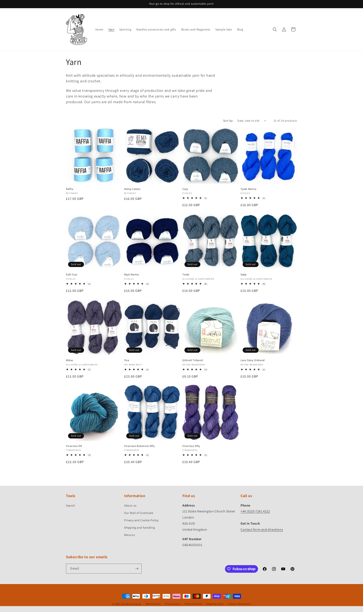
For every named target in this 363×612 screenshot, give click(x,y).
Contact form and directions (262, 529)
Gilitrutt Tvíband (192, 360)
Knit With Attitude (131, 604)
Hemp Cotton (132, 189)
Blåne (69, 360)
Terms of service (193, 603)
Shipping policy (215, 603)
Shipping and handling (139, 527)
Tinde (185, 274)
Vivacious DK (74, 446)
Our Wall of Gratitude (138, 513)
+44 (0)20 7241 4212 (255, 511)
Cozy (185, 189)
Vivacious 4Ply (191, 446)
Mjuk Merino (131, 274)
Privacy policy (172, 603)
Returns (129, 535)
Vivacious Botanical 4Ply (139, 446)
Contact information (239, 603)
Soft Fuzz (71, 274)
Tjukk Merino (248, 189)
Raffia (70, 189)
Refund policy (153, 603)
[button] (274, 29)
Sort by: (228, 120)
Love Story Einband (253, 360)
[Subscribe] (136, 569)
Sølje (244, 274)
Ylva (126, 360)
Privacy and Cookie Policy (141, 520)
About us (130, 505)
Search (70, 505)
